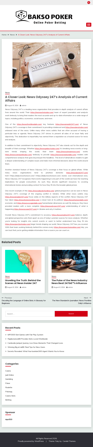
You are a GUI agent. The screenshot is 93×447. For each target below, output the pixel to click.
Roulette (8, 387)
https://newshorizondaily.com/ (76, 200)
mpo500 (8, 419)
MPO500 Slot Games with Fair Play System (25, 335)
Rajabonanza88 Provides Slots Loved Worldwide (28, 339)
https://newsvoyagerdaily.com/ (29, 203)
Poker (7, 383)
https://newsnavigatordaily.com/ (63, 154)
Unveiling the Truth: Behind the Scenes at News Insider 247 (23, 282)
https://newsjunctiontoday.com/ (18, 224)
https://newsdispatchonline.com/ (41, 191)
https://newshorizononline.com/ (26, 200)
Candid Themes (69, 441)
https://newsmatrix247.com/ (63, 215)
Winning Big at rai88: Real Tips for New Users (26, 347)
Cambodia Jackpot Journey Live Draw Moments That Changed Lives (35, 343)
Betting (8, 400)
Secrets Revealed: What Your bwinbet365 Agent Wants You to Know (36, 351)
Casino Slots (10, 396)
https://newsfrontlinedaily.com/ (29, 124)
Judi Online (9, 375)
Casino (8, 371)
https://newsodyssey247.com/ (52, 206)
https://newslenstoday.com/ (76, 127)
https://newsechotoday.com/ (42, 112)
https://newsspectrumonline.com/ (67, 227)
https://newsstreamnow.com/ (68, 151)
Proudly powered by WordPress (31, 441)
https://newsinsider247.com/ (16, 197)
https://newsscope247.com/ (25, 209)
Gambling (9, 379)
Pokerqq (8, 391)
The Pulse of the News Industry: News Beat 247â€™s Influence (70, 282)
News (7, 92)
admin (24, 105)
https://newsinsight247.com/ (67, 124)
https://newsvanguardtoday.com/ (18, 154)
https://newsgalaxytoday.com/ (47, 148)
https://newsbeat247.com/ (77, 173)
